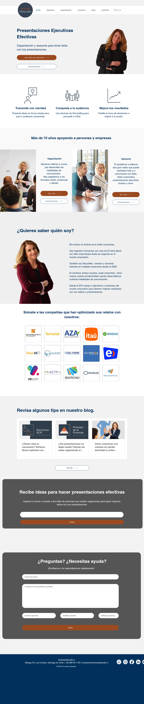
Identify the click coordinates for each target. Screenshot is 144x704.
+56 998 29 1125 (72, 662)
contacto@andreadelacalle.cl (95, 662)
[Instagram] (125, 662)
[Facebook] (131, 662)
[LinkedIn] (138, 662)
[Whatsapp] (119, 662)
